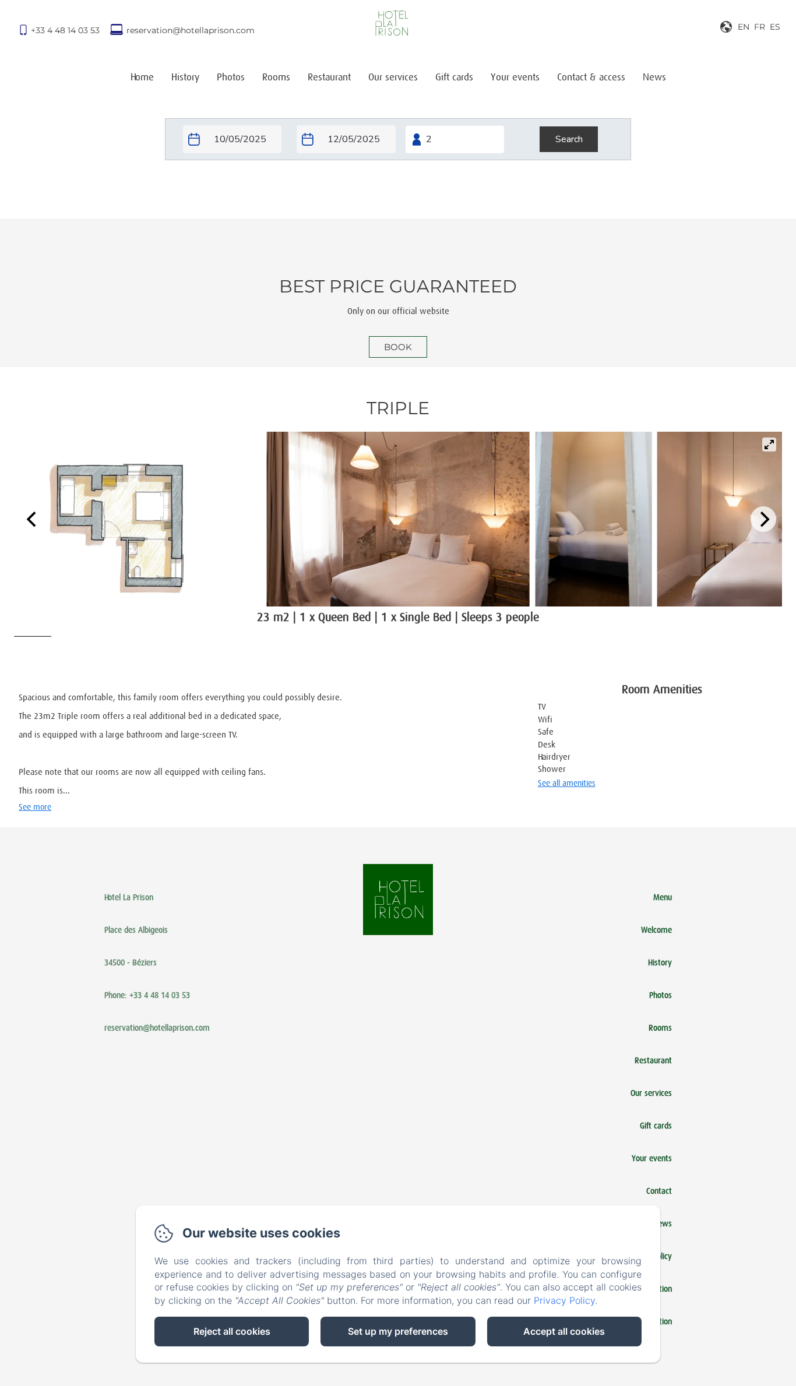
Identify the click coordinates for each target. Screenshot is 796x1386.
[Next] (763, 519)
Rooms (276, 77)
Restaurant (329, 77)
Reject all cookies (231, 1331)
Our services (393, 77)
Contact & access (591, 77)
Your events (515, 77)
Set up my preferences (398, 1331)
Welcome (656, 929)
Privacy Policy (564, 1300)
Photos (231, 77)
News (654, 77)
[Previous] (32, 519)
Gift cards (454, 77)
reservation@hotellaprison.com (190, 30)
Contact (659, 1190)
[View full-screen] (769, 445)
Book (398, 346)
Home (142, 77)
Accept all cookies (564, 1331)
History (185, 77)
